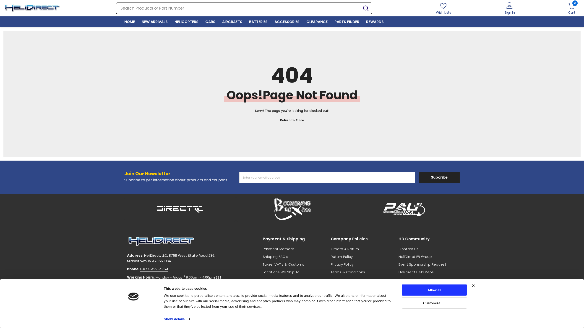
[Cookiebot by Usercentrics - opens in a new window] (134, 319)
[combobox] (238, 8)
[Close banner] (473, 285)
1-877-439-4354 (154, 269)
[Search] (244, 8)
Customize (431, 303)
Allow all (434, 290)
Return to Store (292, 120)
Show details (174, 319)
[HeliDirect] (180, 209)
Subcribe (439, 177)
